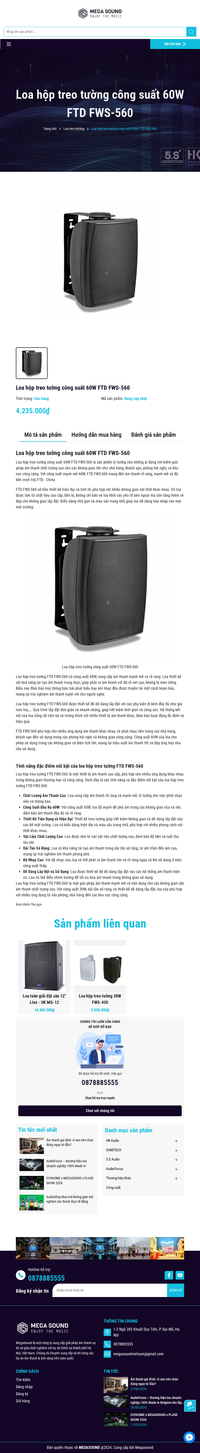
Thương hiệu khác (118, 1178)
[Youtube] (180, 1275)
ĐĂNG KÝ (176, 1290)
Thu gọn (36, 904)
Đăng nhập (24, 1387)
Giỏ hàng (23, 1401)
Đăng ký (22, 1394)
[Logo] (100, 13)
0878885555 (100, 1082)
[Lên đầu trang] (190, 1423)
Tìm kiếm (23, 1379)
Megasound (144, 1447)
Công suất (113, 1187)
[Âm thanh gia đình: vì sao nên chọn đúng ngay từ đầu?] (32, 1146)
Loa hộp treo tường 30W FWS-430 (100, 999)
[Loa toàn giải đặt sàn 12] (44, 966)
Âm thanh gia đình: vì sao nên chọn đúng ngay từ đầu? (69, 1142)
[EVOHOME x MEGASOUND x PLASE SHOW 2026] (32, 1182)
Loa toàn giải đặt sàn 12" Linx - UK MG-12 (44, 999)
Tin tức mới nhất (37, 1129)
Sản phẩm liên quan (100, 923)
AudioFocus (114, 1169)
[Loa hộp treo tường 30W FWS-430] (100, 966)
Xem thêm (23, 904)
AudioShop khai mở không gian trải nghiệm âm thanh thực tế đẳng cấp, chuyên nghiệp (69, 1199)
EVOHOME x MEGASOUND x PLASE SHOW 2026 (69, 1180)
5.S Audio (113, 1159)
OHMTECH (113, 1150)
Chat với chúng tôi (100, 1110)
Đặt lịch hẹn (172, 44)
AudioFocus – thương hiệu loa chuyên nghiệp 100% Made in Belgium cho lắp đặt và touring (66, 1163)
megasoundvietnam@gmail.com (138, 1354)
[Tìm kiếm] (191, 32)
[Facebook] (169, 1275)
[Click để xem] (100, 261)
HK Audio (112, 1140)
